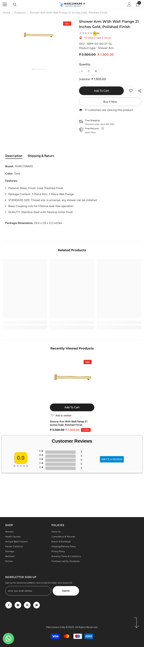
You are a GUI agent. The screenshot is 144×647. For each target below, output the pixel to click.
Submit (66, 590)
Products (20, 12)
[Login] (129, 4)
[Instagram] (18, 605)
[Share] (138, 91)
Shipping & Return (41, 156)
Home (6, 12)
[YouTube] (36, 605)
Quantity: (85, 64)
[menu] (5, 4)
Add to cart (101, 90)
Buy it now (110, 101)
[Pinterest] (27, 605)
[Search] (15, 4)
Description (13, 156)
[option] (38, 37)
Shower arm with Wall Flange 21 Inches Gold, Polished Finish (68, 423)
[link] (130, 90)
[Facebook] (8, 605)
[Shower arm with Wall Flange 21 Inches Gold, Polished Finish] (72, 379)
